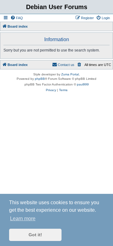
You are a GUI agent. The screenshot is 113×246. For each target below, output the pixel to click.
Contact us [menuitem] (66, 65)
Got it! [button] (35, 234)
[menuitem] (16, 18)
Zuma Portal (70, 74)
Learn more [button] (22, 218)
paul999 (83, 84)
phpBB (40, 78)
